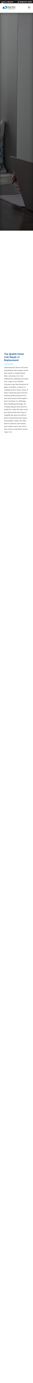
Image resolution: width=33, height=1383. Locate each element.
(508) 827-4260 (26, 2)
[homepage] (9, 7)
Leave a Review (7, 2)
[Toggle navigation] (29, 7)
